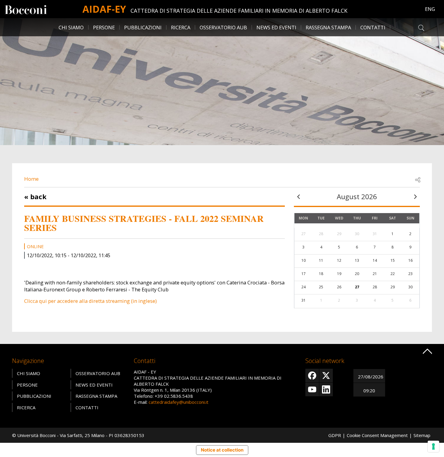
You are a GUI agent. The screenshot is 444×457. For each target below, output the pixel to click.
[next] (415, 197)
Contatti (87, 407)
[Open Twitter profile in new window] (326, 375)
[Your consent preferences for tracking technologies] (433, 446)
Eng (430, 8)
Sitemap (421, 435)
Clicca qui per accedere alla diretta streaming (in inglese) (90, 300)
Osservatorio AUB (98, 373)
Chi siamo (28, 373)
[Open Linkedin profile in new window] (326, 389)
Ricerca (26, 407)
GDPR (334, 435)
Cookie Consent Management (377, 435)
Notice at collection (222, 450)
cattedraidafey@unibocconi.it (178, 402)
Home (31, 178)
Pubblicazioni (34, 396)
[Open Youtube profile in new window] (312, 389)
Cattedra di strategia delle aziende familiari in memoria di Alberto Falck (238, 10)
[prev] (298, 197)
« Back (35, 196)
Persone (27, 385)
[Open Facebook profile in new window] (312, 375)
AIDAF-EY (104, 8)
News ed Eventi (94, 385)
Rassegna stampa (328, 27)
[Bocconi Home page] (26, 9)
